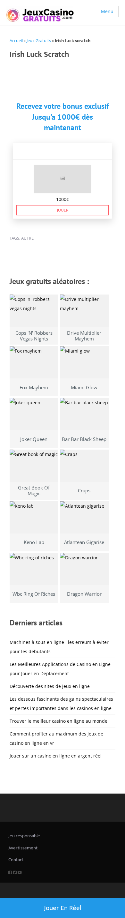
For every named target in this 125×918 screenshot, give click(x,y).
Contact (16, 860)
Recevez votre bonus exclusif (62, 106)
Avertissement (23, 848)
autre (27, 238)
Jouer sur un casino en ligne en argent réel (56, 756)
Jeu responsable (24, 836)
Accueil (16, 40)
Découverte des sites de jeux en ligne (50, 686)
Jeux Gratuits (39, 40)
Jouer (62, 210)
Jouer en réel (62, 908)
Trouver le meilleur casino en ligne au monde (58, 721)
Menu (107, 11)
